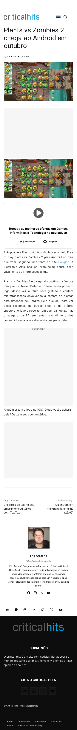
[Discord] (7, 609)
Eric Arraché (13, 56)
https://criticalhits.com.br (38, 561)
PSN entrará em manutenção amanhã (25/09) (60, 508)
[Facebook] (28, 591)
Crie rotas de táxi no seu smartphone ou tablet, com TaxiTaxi (19, 508)
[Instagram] (35, 591)
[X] (41, 591)
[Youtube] (48, 591)
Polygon (63, 262)
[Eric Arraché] (39, 538)
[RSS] (34, 609)
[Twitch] (42, 609)
